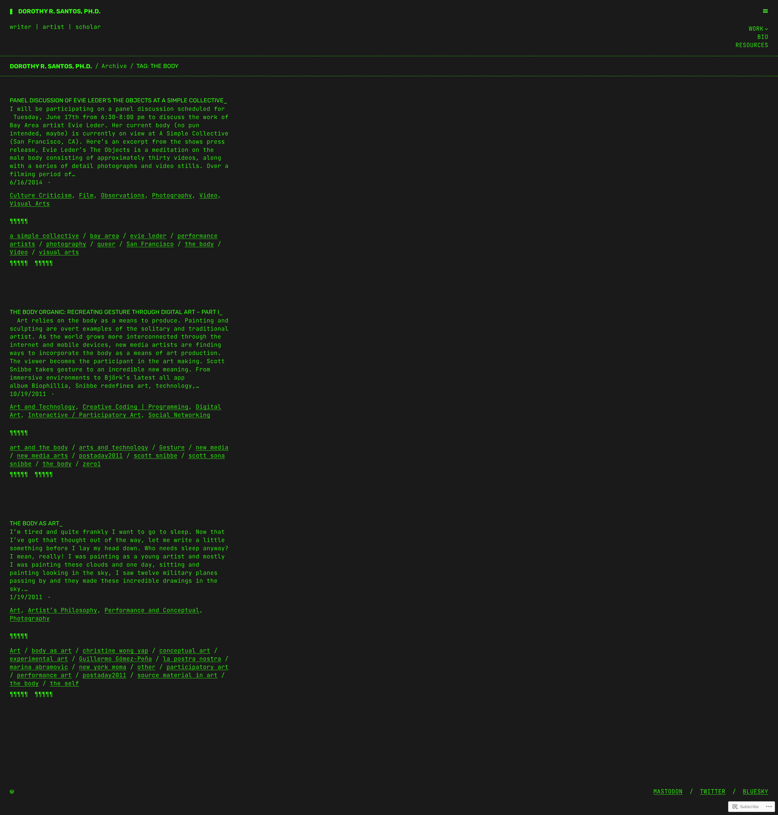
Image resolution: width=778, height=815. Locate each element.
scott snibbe (155, 455)
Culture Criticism (41, 195)
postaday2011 (101, 455)
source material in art (177, 675)
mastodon (668, 791)
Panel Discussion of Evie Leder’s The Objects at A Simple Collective (117, 100)
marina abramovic (39, 667)
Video (208, 195)
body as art (52, 650)
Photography (172, 195)
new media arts (42, 455)
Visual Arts (30, 203)
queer (106, 244)
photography (66, 244)
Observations (123, 195)
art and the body (39, 447)
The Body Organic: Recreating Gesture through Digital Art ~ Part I (114, 312)
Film (86, 195)
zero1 (92, 464)
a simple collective (44, 236)
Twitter (712, 791)
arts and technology (113, 447)
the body (199, 244)
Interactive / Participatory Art (84, 415)
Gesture (172, 447)
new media (212, 447)
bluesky (755, 791)
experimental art (39, 659)
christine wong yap (115, 650)
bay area (104, 236)
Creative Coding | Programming (135, 407)
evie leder (148, 236)
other (146, 667)
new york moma (102, 667)
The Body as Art (34, 523)
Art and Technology (42, 407)
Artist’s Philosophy (62, 610)
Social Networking (179, 415)
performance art (44, 675)
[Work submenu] (766, 29)
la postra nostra (192, 659)
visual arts (59, 252)
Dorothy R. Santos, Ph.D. (59, 11)
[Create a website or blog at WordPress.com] (12, 791)
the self (64, 683)
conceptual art (184, 650)
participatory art (198, 667)
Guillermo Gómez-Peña (115, 659)
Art (15, 610)
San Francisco (150, 244)
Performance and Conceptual (152, 610)
